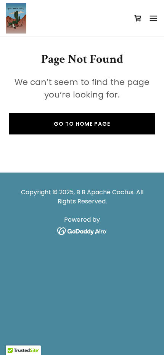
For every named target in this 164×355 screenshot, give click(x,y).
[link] (16, 18)
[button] (153, 18)
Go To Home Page (82, 124)
